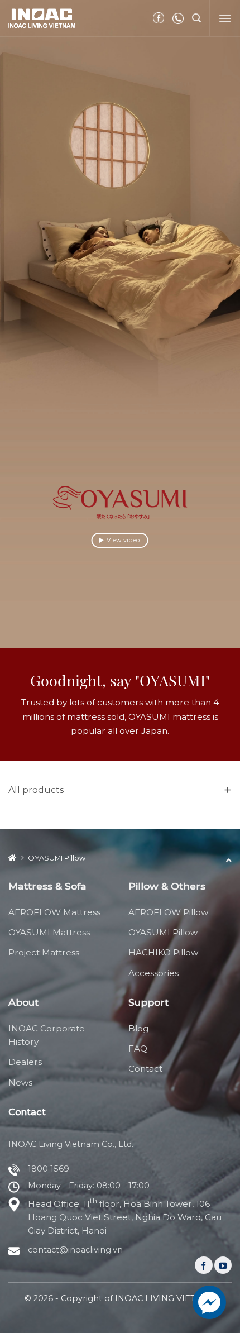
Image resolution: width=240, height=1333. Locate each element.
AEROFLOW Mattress (54, 912)
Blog (138, 1028)
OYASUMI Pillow (163, 932)
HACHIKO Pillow (163, 952)
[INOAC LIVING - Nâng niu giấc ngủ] (41, 17)
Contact (145, 1068)
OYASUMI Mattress (49, 932)
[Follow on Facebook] (203, 1265)
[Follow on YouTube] (223, 1265)
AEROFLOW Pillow (168, 912)
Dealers (25, 1062)
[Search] (196, 18)
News (20, 1082)
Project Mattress (43, 952)
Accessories (153, 973)
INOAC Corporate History (46, 1035)
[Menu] (225, 18)
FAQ (137, 1048)
